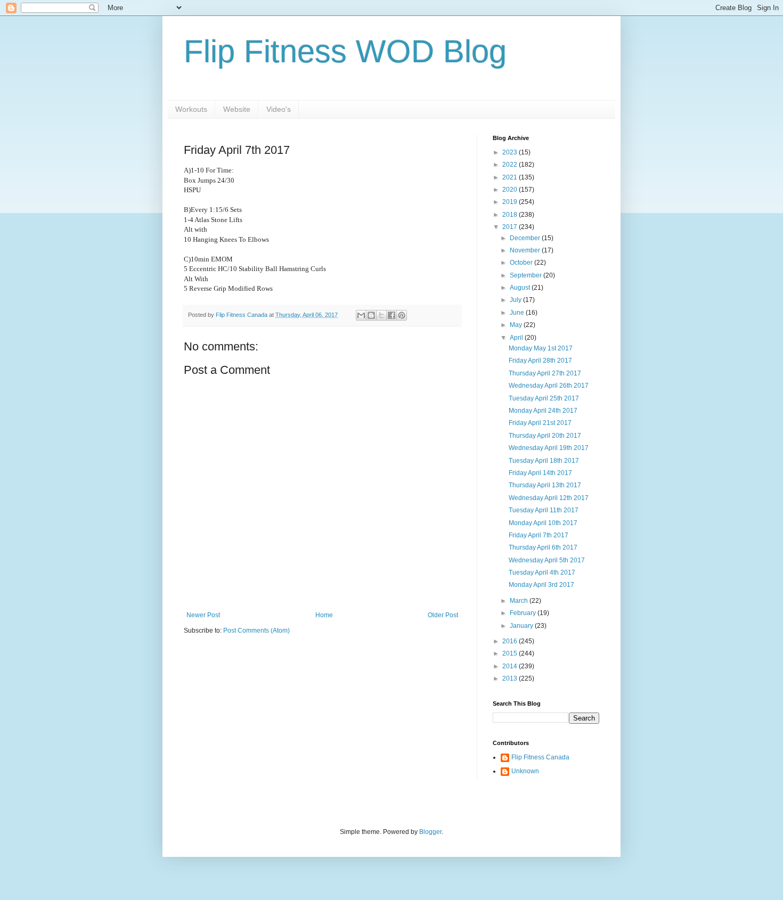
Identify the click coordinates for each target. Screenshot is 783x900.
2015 (510, 653)
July (516, 300)
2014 (510, 666)
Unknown (525, 771)
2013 (510, 678)
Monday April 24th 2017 (543, 410)
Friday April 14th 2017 (540, 473)
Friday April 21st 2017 (540, 423)
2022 (510, 164)
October (522, 262)
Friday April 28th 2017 (540, 360)
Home (324, 615)
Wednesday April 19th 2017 (549, 448)
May (517, 325)
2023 (510, 152)
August (521, 287)
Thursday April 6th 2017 (543, 547)
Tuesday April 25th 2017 (544, 398)
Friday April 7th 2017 (538, 535)
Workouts (191, 109)
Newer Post (203, 615)
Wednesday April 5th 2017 (547, 560)
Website (236, 109)
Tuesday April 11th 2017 (543, 510)
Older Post (443, 615)
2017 (510, 227)
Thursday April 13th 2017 (545, 485)
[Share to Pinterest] (401, 315)
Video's (278, 109)
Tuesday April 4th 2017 (542, 572)
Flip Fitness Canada (540, 757)
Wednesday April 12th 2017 (549, 498)
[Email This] (361, 315)
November (526, 250)
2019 (510, 202)
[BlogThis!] (371, 315)
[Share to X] (381, 315)
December (526, 238)
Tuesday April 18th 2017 (544, 460)
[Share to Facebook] (391, 315)
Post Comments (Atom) (256, 630)
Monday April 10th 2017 (543, 523)
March (519, 600)
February (523, 613)
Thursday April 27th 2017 (545, 373)
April (517, 337)
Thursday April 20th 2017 (545, 435)
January (522, 625)
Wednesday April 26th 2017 (549, 385)
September (526, 275)
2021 (510, 177)
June (518, 312)
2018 (510, 214)
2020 (510, 189)
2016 (510, 641)
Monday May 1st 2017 (541, 348)
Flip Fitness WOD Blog (345, 51)
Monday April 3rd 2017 (541, 584)
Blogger (430, 832)
